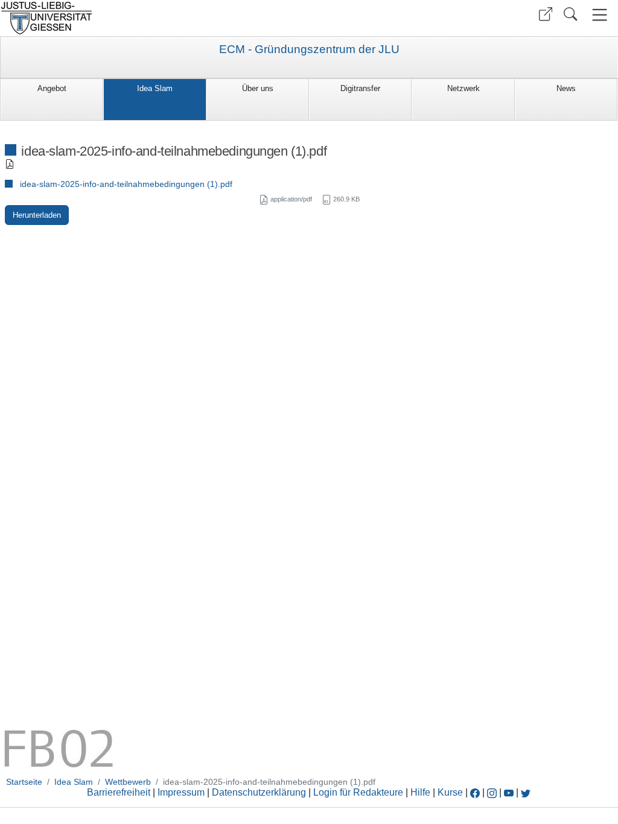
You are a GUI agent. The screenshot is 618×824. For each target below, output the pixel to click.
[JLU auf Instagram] (493, 792)
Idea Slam (155, 88)
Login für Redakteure (358, 792)
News (566, 88)
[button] (545, 14)
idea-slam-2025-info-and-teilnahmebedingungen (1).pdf (126, 184)
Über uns (257, 88)
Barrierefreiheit (118, 792)
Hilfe (420, 792)
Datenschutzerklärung (259, 792)
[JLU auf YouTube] (509, 792)
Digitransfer (360, 88)
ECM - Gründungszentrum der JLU (309, 49)
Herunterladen (37, 215)
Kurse (450, 792)
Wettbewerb (128, 782)
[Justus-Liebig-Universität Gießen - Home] (153, 18)
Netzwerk (463, 88)
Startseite (24, 782)
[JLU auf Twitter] (525, 792)
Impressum (181, 792)
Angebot (51, 88)
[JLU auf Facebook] (475, 792)
